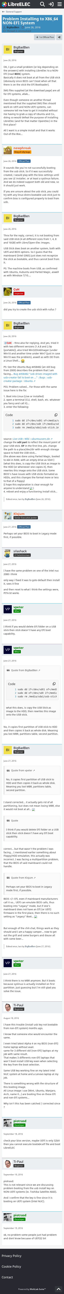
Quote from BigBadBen (24, 670)
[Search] (42, 4)
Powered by (32, 1289)
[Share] (59, 37)
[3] (9, 427)
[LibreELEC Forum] (16, 4)
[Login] (51, 4)
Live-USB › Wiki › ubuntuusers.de (31, 438)
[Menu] (59, 4)
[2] (9, 424)
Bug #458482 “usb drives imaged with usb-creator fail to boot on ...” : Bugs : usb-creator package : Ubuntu (30, 377)
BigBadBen (30, 499)
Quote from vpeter (21, 770)
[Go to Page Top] (58, 1289)
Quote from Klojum (22, 877)
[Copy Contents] (56, 415)
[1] (9, 420)
